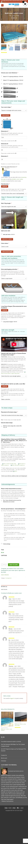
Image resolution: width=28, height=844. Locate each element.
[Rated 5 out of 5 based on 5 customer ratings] (14, 52)
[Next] (24, 33)
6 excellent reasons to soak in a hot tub (11, 741)
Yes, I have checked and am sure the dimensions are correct (12, 501)
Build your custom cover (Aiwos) (6, 730)
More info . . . (4, 2)
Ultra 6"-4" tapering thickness (13, 83)
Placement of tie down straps (9, 412)
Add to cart (13, 564)
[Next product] (13, 18)
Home (10, 15)
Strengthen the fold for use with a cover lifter (13, 383)
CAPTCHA (4, 555)
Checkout (3, 760)
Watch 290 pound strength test (18, 465)
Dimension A (5, 131)
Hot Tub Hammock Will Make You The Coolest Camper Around (13, 745)
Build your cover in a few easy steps (20, 725)
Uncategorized (15, 15)
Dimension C (4, 156)
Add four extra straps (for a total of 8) (12, 426)
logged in (12, 698)
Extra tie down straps (7, 422)
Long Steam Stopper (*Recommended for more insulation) (14, 307)
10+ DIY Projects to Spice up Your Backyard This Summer (13, 750)
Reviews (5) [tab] (4, 586)
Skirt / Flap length (6, 203)
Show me (4, 310)
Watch (15, 471)
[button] (2, 5)
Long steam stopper (10, 321)
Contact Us (4, 755)
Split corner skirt (5, 230)
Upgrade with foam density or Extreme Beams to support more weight (13, 354)
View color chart (7, 251)
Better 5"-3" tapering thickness (13, 80)
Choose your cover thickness (9, 72)
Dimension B (4, 143)
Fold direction (5, 184)
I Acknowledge (6, 543)
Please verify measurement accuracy (11, 488)
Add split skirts (9, 234)
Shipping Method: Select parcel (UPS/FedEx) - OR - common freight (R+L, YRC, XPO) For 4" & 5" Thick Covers (13, 441)
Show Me (4, 186)
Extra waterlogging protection (9, 269)
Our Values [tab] (4, 589)
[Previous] (3, 33)
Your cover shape (6, 107)
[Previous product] (15, 18)
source (11, 801)
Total (2, 549)
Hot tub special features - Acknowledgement (13, 508)
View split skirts (7, 239)
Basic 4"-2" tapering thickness (13, 76)
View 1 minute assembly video (9, 463)
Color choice (5, 243)
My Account (4, 758)
